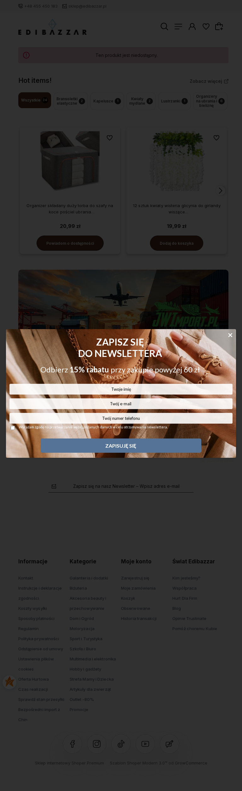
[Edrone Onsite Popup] (121, 395)
